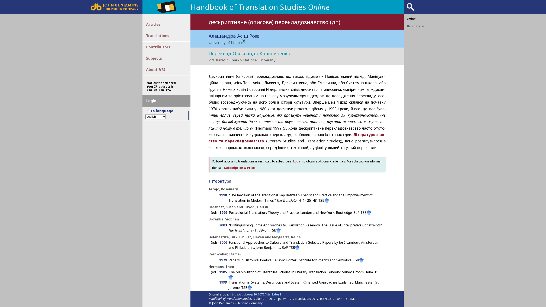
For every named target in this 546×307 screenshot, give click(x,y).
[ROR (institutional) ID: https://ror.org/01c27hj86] (243, 41)
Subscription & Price (239, 168)
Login (151, 100)
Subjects (154, 58)
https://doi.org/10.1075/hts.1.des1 (255, 294)
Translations (157, 35)
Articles (153, 24)
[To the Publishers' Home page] (115, 9)
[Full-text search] (410, 10)
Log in (297, 161)
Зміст (411, 18)
